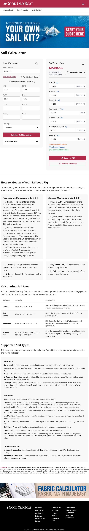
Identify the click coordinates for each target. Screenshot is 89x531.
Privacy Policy (55, 514)
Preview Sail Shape (69, 163)
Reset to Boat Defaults (30, 77)
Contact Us (56, 508)
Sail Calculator (22, 10)
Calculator (39, 510)
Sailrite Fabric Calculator (70, 511)
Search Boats (8, 10)
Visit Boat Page (9, 76)
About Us (55, 510)
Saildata (38, 508)
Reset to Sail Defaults (77, 72)
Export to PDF (69, 158)
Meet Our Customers (69, 516)
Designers (39, 513)
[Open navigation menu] (83, 3)
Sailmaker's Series (40, 520)
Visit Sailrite (36, 10)
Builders (38, 516)
